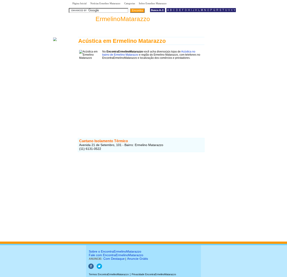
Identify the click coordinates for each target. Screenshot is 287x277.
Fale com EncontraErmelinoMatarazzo (116, 255)
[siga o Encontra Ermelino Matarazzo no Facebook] (91, 268)
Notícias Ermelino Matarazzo (105, 3)
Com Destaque (114, 258)
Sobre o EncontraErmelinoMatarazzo (115, 251)
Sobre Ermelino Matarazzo (153, 3)
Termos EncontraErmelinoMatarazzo (109, 274)
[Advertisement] (141, 92)
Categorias (129, 3)
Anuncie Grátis (137, 258)
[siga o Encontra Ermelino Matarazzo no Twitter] (99, 268)
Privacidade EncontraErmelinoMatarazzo (154, 274)
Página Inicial (79, 3)
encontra (110, 18)
